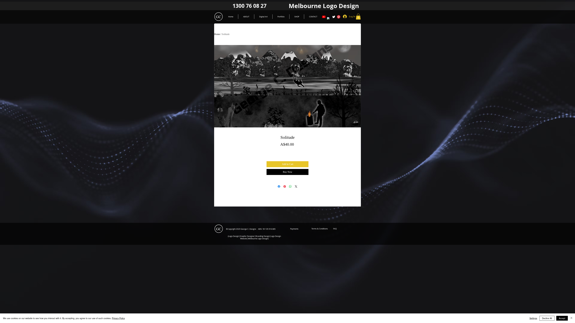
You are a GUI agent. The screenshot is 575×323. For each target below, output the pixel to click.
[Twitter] (333, 17)
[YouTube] (324, 17)
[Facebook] (328, 19)
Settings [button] (533, 318)
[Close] (571, 318)
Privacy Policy (118, 318)
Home (217, 34)
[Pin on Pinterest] (284, 186)
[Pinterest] (338, 17)
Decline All (547, 318)
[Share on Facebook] (279, 186)
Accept (562, 318)
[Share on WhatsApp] (290, 186)
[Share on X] (296, 186)
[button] (358, 16)
